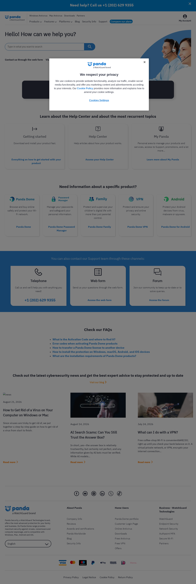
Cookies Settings (99, 100)
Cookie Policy (85, 88)
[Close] (144, 62)
